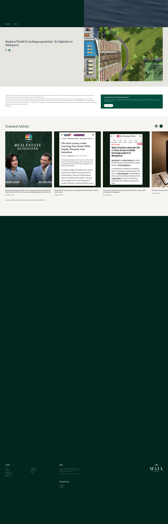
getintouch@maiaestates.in (65, 473)
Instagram (62, 485)
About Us (73, 2)
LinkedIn (61, 487)
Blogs (32, 472)
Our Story (7, 470)
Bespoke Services (9, 474)
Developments (84, 2)
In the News (33, 470)
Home (6, 468)
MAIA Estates (78, 99)
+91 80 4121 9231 (76, 473)
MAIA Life (7, 476)
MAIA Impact (34, 468)
